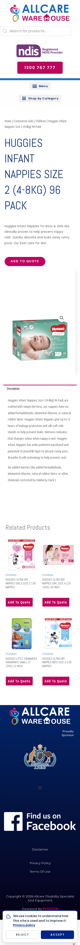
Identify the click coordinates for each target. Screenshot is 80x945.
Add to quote (25, 261)
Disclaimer (40, 849)
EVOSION (50, 909)
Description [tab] (13, 388)
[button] (40, 86)
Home (8, 121)
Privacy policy (24, 925)
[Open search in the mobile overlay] (36, 31)
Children (41, 121)
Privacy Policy (40, 863)
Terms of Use (40, 871)
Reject (22, 935)
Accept (57, 935)
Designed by (32, 909)
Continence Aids (24, 121)
